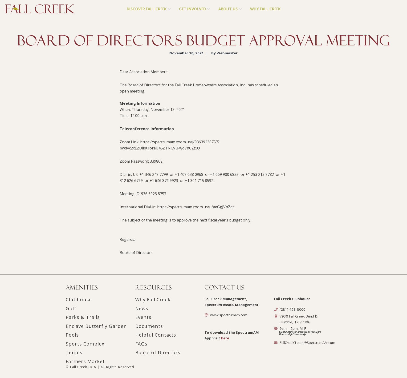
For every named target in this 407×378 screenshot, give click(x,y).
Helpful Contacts (155, 335)
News (141, 308)
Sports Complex (85, 344)
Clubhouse (79, 299)
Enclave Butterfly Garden (96, 326)
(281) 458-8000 (292, 309)
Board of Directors (157, 352)
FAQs (141, 344)
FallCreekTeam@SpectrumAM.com (307, 342)
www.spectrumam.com (228, 315)
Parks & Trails (83, 317)
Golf (71, 308)
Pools (72, 335)
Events (143, 317)
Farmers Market (85, 361)
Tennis (74, 352)
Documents (149, 326)
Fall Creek (13, 7)
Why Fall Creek (153, 299)
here (225, 338)
